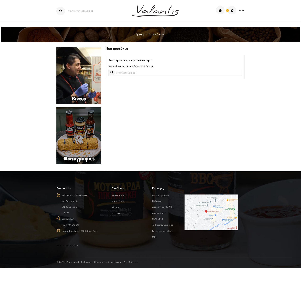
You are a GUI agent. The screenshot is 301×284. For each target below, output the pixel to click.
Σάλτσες (116, 213)
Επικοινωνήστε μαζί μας (162, 234)
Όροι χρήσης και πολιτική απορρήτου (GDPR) (162, 201)
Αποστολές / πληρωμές (159, 216)
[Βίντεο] (78, 77)
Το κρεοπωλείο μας (162, 225)
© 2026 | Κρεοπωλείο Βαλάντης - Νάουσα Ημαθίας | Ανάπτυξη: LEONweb (97, 262)
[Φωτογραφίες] (78, 135)
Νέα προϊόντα (119, 195)
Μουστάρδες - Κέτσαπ (119, 204)
